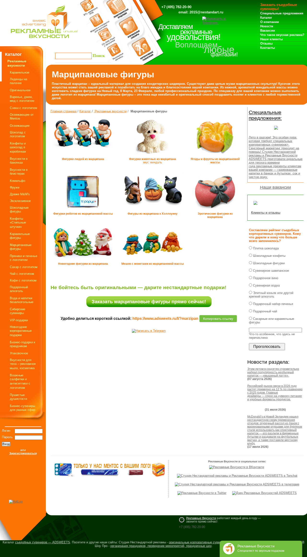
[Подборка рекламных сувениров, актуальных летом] (276, 131)
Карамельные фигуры (20, 236)
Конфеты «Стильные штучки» (18, 223)
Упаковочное (19, 353)
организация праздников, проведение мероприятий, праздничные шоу (161, 546)
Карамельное (19, 72)
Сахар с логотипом (23, 267)
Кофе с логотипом (23, 280)
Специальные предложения (281, 13)
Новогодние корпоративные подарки (21, 331)
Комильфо (17, 181)
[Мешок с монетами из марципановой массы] (152, 261)
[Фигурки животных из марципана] (152, 156)
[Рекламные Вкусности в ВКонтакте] (236, 467)
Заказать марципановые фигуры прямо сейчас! (149, 301)
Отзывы (266, 43)
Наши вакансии (275, 187)
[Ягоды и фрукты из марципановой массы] (215, 156)
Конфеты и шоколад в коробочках (18, 147)
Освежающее (20, 125)
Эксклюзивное (20, 201)
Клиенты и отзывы (265, 212)
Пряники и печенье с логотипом (23, 258)
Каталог (266, 17)
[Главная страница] (44, 39)
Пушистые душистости (18, 397)
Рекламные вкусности (110, 111)
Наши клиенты (271, 39)
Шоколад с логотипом (18, 134)
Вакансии (267, 30)
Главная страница (64, 111)
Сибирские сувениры (17, 311)
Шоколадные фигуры (19, 209)
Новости (266, 26)
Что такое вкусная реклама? (282, 35)
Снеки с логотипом (23, 108)
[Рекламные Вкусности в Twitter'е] (202, 493)
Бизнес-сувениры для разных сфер (22, 408)
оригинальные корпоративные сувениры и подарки (205, 542)
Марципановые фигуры (20, 247)
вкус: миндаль (152, 160)
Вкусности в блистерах (19, 171)
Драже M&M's (20, 194)
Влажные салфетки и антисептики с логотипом (20, 381)
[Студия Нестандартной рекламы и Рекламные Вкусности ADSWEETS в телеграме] (237, 484)
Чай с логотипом (22, 274)
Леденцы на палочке (18, 81)
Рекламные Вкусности (201, 518)
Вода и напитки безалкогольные (21, 300)
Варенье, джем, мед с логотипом (22, 99)
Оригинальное (20, 90)
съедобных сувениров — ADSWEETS (42, 542)
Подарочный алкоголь (19, 289)
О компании (269, 22)
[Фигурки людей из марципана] (83, 150)
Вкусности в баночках (19, 160)
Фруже (14, 187)
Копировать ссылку (218, 318)
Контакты (267, 48)
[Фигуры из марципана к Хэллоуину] (152, 209)
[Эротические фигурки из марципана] (215, 211)
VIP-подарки (19, 320)
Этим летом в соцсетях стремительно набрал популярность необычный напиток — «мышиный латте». (273, 372)
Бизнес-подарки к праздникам (22, 344)
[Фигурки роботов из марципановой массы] (83, 211)
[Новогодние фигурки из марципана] (83, 260)
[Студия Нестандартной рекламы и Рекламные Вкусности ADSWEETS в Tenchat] (237, 475)
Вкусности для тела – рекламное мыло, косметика (23, 364)
